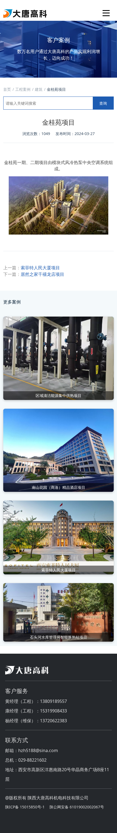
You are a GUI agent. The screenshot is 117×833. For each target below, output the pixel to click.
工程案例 (22, 89)
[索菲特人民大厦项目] (58, 537)
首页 (7, 89)
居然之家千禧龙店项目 (42, 274)
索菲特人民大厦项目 (40, 268)
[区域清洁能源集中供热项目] (58, 358)
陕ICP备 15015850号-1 (25, 806)
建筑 (38, 89)
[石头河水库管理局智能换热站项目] (58, 612)
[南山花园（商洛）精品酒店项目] (58, 450)
